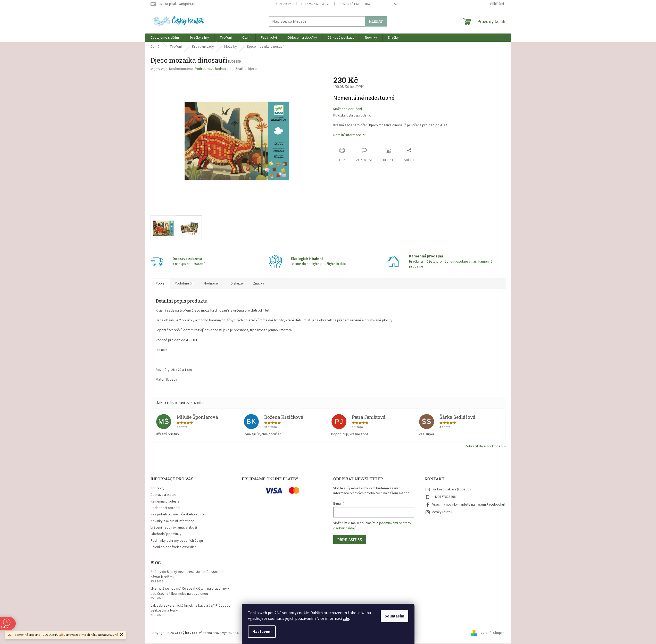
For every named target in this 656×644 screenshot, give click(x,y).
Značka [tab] (258, 283)
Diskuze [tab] (237, 283)
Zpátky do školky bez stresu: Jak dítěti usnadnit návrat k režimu (188, 574)
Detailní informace (347, 135)
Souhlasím (394, 616)
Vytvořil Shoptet (493, 632)
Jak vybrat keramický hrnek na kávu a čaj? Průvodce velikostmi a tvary (190, 608)
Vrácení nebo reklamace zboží (174, 527)
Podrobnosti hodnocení (213, 68)
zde (346, 618)
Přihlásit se (349, 539)
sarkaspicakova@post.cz (451, 489)
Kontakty (283, 4)
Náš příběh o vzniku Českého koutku (178, 514)
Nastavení (261, 631)
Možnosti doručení (347, 109)
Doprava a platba (315, 4)
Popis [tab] (160, 283)
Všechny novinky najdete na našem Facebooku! (468, 504)
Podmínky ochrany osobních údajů (177, 540)
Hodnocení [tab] (212, 283)
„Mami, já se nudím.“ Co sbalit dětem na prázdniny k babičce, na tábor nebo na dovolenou (190, 591)
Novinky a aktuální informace (172, 521)
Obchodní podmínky (166, 534)
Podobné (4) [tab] (184, 283)
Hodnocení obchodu (166, 508)
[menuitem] (165, 38)
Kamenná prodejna (355, 4)
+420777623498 (444, 496)
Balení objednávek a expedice (174, 547)
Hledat (376, 21)
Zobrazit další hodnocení (484, 446)
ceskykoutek (442, 512)
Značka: (246, 68)
